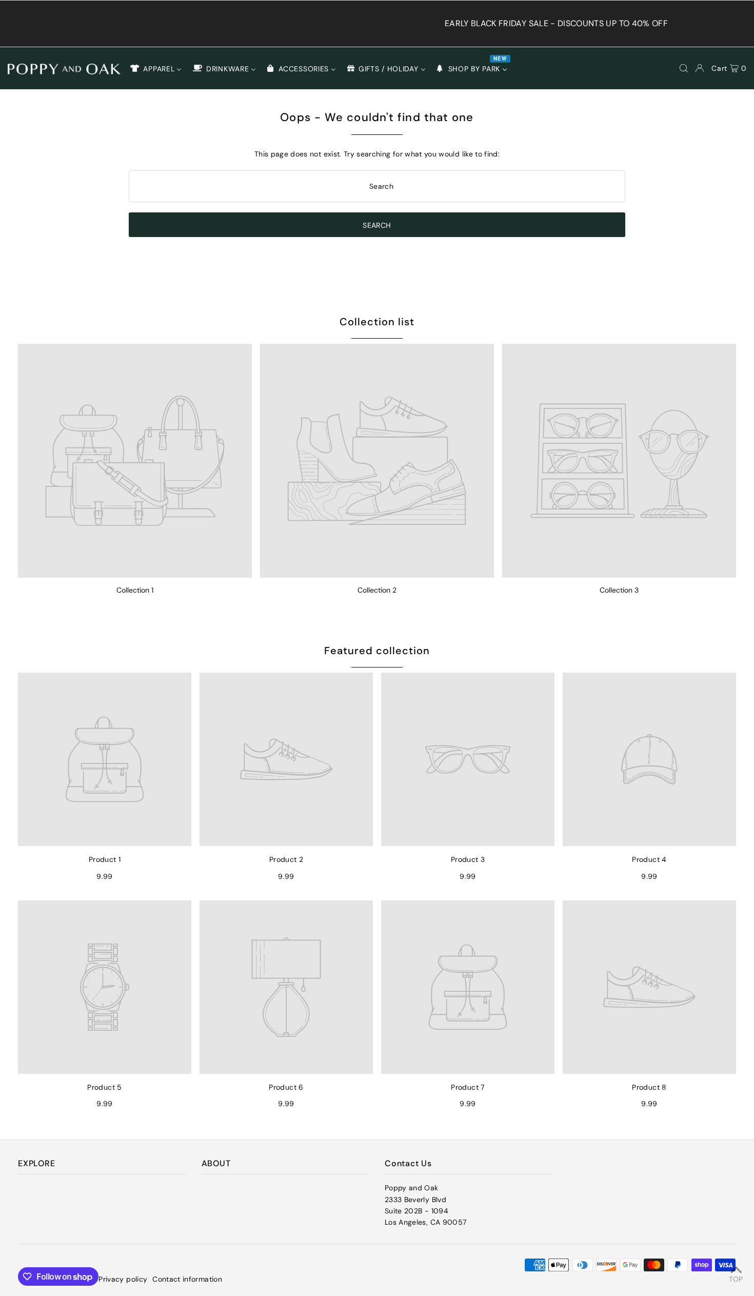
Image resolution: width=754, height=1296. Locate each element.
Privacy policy (122, 1279)
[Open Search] (684, 68)
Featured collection (377, 650)
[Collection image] (135, 461)
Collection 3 (619, 590)
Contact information (187, 1279)
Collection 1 (134, 590)
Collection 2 (377, 590)
